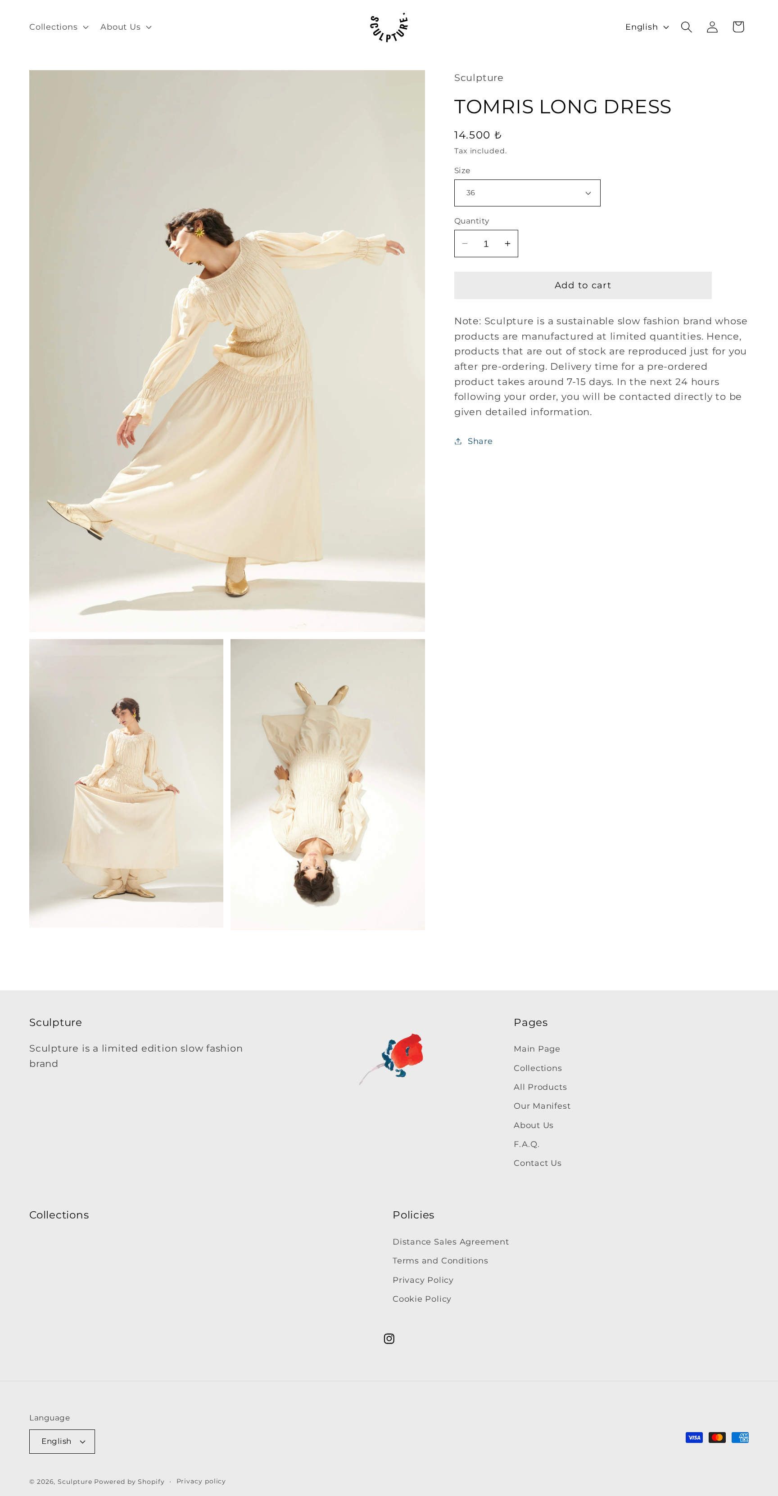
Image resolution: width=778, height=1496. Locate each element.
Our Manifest (542, 1106)
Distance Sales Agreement (451, 1241)
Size (462, 170)
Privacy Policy (423, 1279)
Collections (538, 1068)
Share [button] (480, 441)
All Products (540, 1087)
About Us (534, 1125)
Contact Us (538, 1163)
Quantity (471, 220)
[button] (57, 27)
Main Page (537, 1049)
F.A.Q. (527, 1144)
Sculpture (75, 1482)
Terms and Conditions (441, 1260)
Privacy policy (201, 1481)
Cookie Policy (422, 1299)
